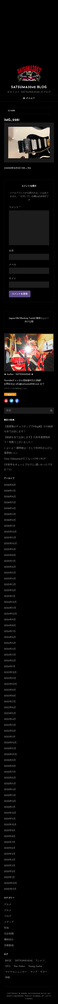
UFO (7, 966)
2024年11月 (10, 608)
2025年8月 (10, 555)
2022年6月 (10, 778)
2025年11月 (10, 538)
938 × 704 (26, 168)
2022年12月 (10, 743)
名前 (11, 251)
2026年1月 (9, 526)
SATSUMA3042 (23, 961)
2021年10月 (10, 825)
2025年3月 (10, 584)
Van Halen (19, 966)
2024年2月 (10, 661)
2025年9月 (10, 549)
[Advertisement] (29, 30)
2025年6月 (10, 567)
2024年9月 (10, 620)
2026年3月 (10, 514)
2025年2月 (10, 590)
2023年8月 (10, 696)
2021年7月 (9, 842)
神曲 (7, 977)
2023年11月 (10, 678)
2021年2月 (9, 871)
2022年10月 (10, 754)
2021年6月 (9, 848)
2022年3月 (10, 795)
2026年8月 (10, 485)
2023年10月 (10, 684)
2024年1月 (9, 666)
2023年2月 (10, 731)
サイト (12, 278)
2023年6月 (10, 707)
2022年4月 (10, 789)
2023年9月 (10, 690)
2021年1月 (9, 877)
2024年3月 (10, 655)
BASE (8, 961)
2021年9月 (9, 830)
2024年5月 (10, 643)
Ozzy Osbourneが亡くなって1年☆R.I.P (25, 459)
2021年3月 (9, 866)
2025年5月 (10, 573)
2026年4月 (10, 508)
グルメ (7, 904)
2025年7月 (10, 561)
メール (12, 265)
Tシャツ (40, 961)
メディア (9, 922)
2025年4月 (10, 579)
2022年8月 (10, 766)
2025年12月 (10, 532)
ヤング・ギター (38, 972)
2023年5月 (10, 713)
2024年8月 (10, 625)
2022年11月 (10, 748)
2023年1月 (9, 737)
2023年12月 (10, 672)
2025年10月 (10, 543)
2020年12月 (10, 883)
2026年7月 (10, 491)
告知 (6, 928)
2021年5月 (9, 854)
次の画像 (11, 111)
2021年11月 (10, 819)
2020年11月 (10, 889)
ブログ (7, 916)
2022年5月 (10, 784)
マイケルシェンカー (16, 972)
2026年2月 (10, 520)
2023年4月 (10, 719)
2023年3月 (10, 725)
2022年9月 (10, 760)
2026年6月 (10, 497)
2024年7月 (10, 631)
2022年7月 (10, 772)
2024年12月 (10, 602)
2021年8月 (9, 836)
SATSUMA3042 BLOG (29, 87)
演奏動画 (9, 945)
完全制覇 (9, 934)
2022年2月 (10, 801)
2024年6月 (10, 637)
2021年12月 (10, 813)
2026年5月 (10, 502)
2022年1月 (9, 807)
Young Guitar (35, 966)
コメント (14, 207)
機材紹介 (9, 939)
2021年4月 (9, 860)
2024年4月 (10, 649)
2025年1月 (9, 596)
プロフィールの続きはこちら (15, 388)
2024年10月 (10, 614)
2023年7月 (10, 702)
